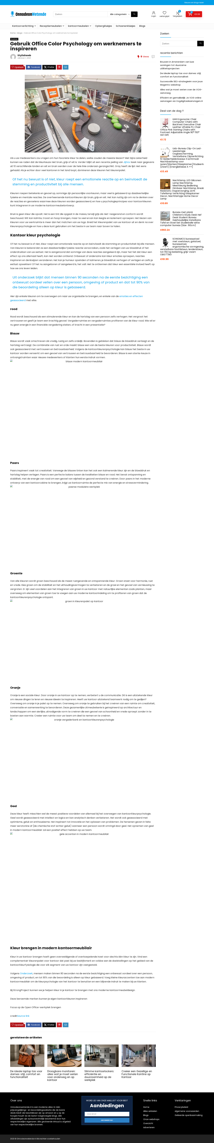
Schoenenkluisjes (125, 26)
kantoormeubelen (78, 26)
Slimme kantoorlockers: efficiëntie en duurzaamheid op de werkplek (99, 1076)
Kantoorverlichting (22, 26)
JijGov (126, 162)
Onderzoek (26, 973)
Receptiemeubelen (51, 26)
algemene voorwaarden (187, 1111)
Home (12, 33)
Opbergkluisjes (103, 26)
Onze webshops (151, 1119)
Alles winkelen (150, 1111)
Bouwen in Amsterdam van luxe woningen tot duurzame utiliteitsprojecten (177, 65)
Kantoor (14, 39)
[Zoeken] (134, 14)
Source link (23, 1016)
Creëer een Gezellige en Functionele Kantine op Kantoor (137, 1074)
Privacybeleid (181, 1107)
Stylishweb (24, 55)
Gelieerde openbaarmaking (188, 1115)
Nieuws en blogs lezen (194, 2)
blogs (19, 33)
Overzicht (148, 1123)
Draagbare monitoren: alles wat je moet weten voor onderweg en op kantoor (62, 1076)
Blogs (142, 26)
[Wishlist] (164, 13)
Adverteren (149, 1127)
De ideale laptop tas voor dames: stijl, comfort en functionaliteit (26, 1074)
